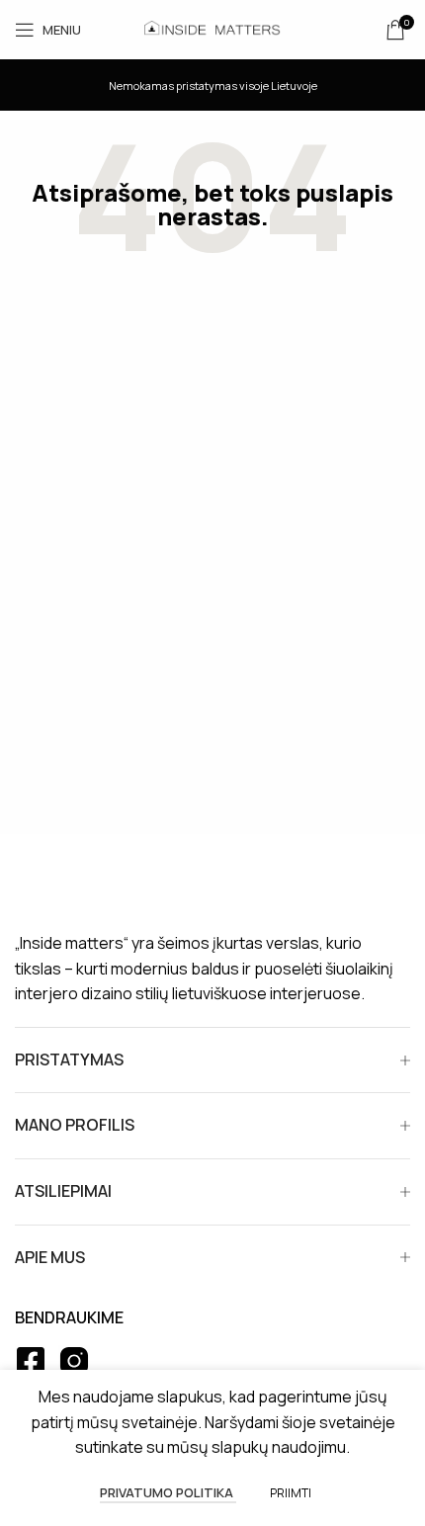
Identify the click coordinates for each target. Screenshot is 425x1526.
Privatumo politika (168, 1492)
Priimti (290, 1492)
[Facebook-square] (30, 1361)
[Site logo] (212, 28)
